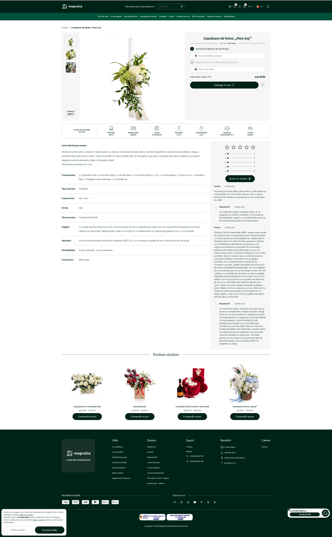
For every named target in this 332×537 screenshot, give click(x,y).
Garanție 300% (230, 453)
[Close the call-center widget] (288, 509)
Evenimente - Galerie (155, 483)
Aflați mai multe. (26, 515)
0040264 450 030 (197, 461)
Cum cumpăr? (117, 452)
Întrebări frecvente (119, 457)
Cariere (264, 447)
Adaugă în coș (222, 85)
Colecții (150, 452)
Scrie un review (238, 178)
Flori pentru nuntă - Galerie (158, 478)
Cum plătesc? (117, 447)
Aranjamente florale (148, 16)
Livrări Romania (153, 462)
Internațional (229, 16)
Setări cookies (117, 473)
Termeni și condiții (119, 462)
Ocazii (171, 16)
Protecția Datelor (119, 468)
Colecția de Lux (183, 16)
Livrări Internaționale (155, 473)
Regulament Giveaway (121, 478)
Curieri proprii (229, 447)
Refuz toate (18, 530)
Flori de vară (103, 16)
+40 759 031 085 (305, 514)
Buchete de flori (131, 16)
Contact (189, 447)
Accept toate (49, 530)
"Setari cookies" (38, 520)
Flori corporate (198, 16)
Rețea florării (152, 457)
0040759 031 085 (196, 456)
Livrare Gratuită (153, 468)
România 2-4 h (230, 463)
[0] (235, 6)
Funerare (163, 16)
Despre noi (151, 447)
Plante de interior (214, 16)
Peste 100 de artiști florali (234, 458)
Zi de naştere (116, 16)
